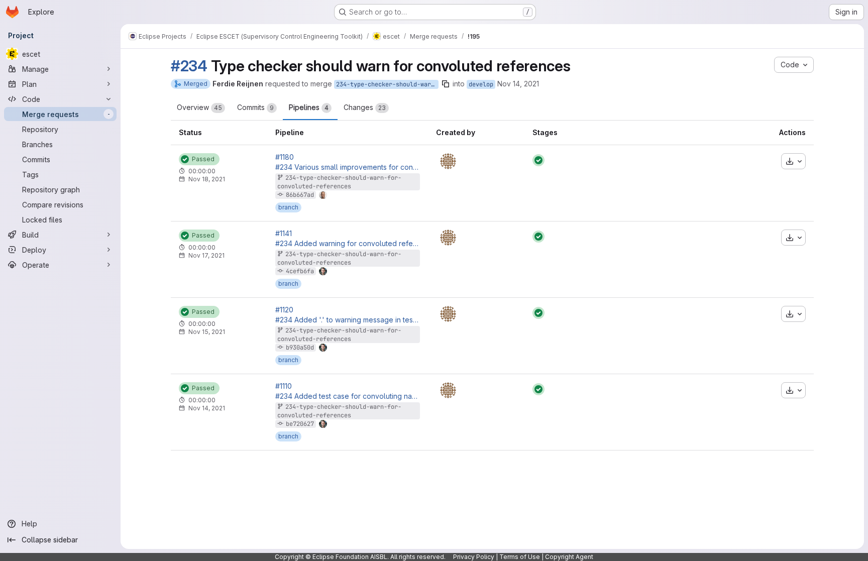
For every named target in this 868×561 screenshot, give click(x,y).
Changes (365, 107)
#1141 (283, 234)
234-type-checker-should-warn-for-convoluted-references (387, 84)
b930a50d (300, 348)
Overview (199, 107)
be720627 (300, 424)
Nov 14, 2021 (518, 83)
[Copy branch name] (446, 84)
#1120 (284, 310)
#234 (189, 66)
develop (481, 84)
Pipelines (309, 107)
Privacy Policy (473, 556)
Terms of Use (519, 556)
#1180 (284, 157)
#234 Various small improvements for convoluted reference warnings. (347, 167)
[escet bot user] (448, 161)
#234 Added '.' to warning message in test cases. (347, 320)
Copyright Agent (569, 556)
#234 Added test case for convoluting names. (347, 396)
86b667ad (300, 195)
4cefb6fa (300, 271)
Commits (255, 107)
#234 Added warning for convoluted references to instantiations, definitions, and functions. (347, 244)
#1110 (283, 386)
